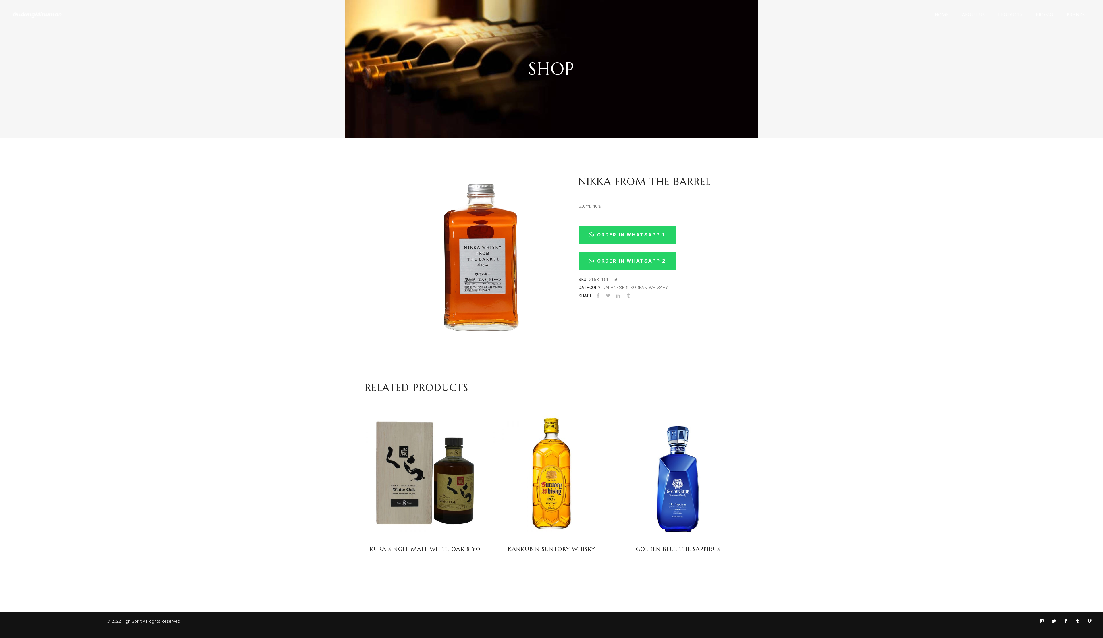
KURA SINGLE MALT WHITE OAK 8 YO (425, 549)
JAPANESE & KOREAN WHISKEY (635, 287)
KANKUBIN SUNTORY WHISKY (551, 549)
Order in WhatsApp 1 (630, 235)
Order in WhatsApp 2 (630, 261)
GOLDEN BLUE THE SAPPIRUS (678, 549)
